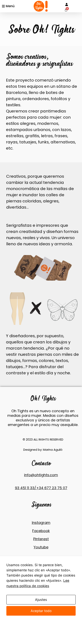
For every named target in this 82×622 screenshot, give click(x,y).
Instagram (41, 522)
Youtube (41, 547)
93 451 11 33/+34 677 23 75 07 (41, 487)
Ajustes (41, 600)
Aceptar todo (41, 611)
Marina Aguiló (52, 450)
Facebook (41, 530)
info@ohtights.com (41, 474)
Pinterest (41, 538)
